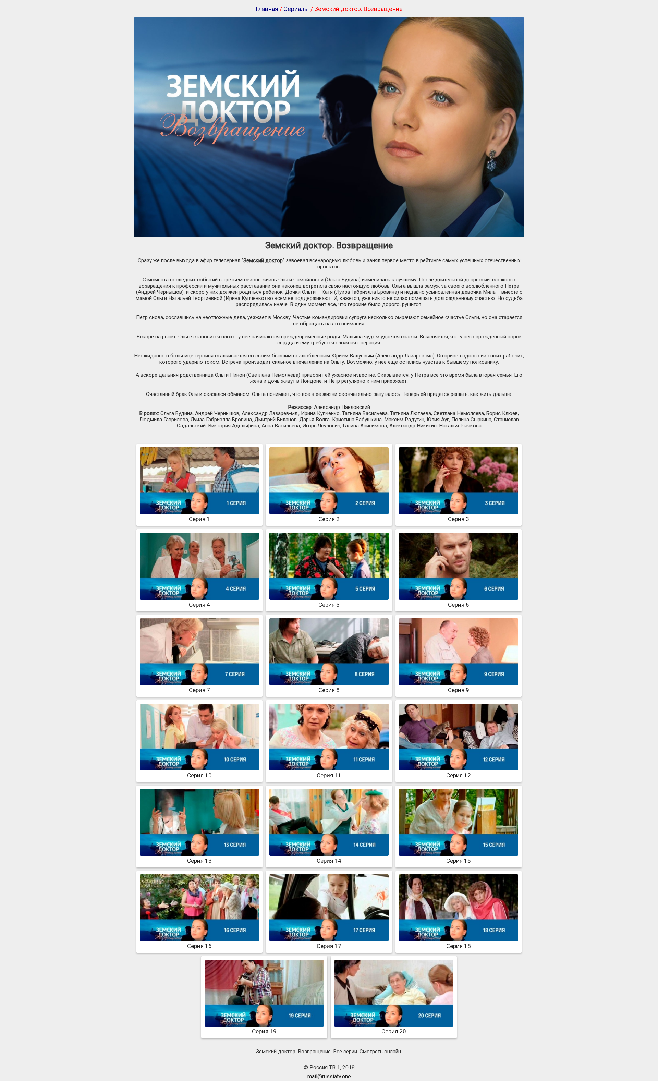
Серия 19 (264, 1031)
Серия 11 (329, 775)
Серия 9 (458, 690)
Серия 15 (458, 860)
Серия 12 (458, 775)
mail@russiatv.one (329, 1076)
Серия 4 (199, 604)
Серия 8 (329, 690)
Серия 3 (458, 518)
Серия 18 (458, 946)
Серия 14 (329, 860)
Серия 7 (199, 690)
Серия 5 (329, 604)
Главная (267, 8)
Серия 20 (393, 1031)
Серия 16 (199, 946)
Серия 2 (329, 518)
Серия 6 (458, 604)
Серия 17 (329, 946)
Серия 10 (199, 775)
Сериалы (296, 8)
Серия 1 (199, 518)
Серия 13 (199, 860)
